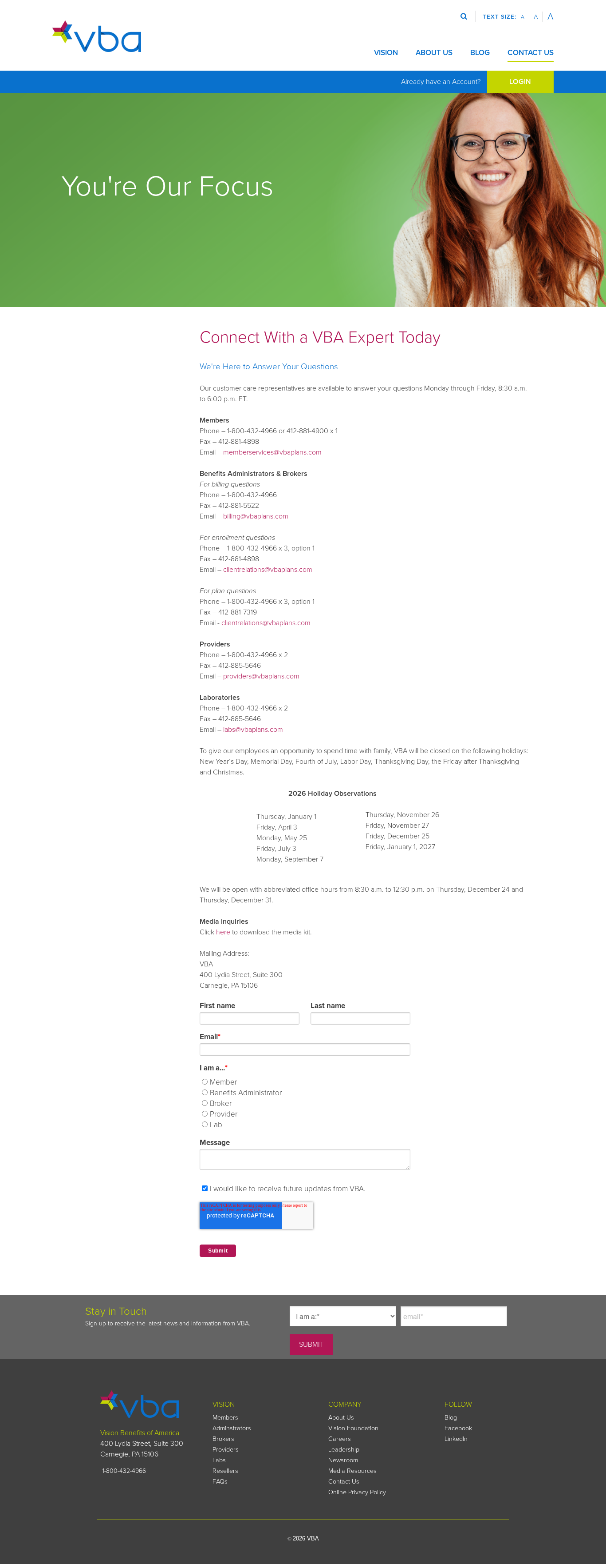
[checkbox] (310, 1102)
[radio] (311, 1082)
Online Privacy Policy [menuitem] (357, 1492)
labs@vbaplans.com (253, 729)
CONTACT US (531, 52)
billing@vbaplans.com (255, 516)
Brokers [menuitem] (223, 1439)
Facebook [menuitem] (458, 1428)
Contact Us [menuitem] (343, 1481)
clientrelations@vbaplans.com (267, 569)
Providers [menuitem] (225, 1449)
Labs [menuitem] (219, 1460)
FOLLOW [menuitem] (458, 1404)
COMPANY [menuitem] (345, 1404)
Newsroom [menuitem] (343, 1460)
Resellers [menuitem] (225, 1471)
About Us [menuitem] (341, 1417)
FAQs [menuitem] (220, 1481)
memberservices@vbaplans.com (272, 452)
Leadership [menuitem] (343, 1449)
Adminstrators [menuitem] (231, 1428)
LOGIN (520, 81)
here (223, 932)
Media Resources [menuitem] (352, 1471)
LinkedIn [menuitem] (456, 1439)
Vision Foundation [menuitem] (353, 1428)
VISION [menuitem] (223, 1404)
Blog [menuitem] (451, 1417)
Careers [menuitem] (339, 1439)
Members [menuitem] (225, 1417)
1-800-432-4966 (124, 1471)
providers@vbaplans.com (261, 676)
